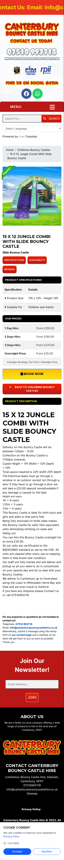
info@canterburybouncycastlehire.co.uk (32, 789)
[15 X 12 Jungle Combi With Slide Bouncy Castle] (32, 196)
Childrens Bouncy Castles (33, 150)
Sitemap (32, 793)
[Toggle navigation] (52, 107)
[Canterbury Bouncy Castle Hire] (32, 29)
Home (10, 150)
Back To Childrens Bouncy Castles (34, 389)
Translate (31, 136)
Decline (47, 851)
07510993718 (32, 785)
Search (54, 118)
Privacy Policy (31, 809)
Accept (17, 851)
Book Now (33, 374)
